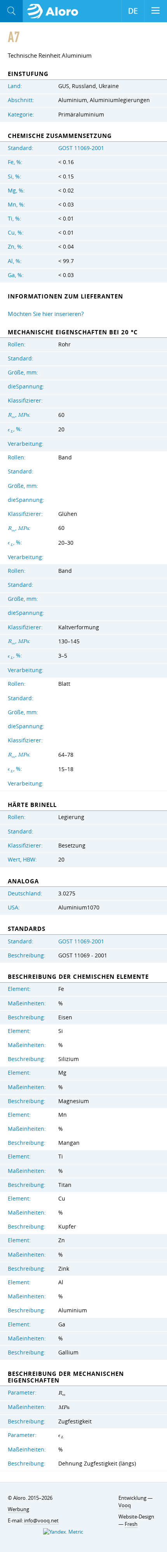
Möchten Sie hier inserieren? (46, 314)
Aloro (55, 11)
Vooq (124, 1505)
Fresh (131, 1523)
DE (133, 11)
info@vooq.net (41, 1520)
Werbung (18, 1509)
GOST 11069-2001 (81, 148)
